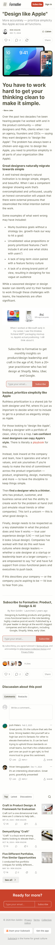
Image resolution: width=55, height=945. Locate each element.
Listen (48, 31)
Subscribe (37, 4)
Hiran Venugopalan (19, 766)
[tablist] (15, 697)
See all (8, 879)
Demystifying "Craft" (15, 831)
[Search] (49, 797)
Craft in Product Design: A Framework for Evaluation (19, 807)
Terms (36, 919)
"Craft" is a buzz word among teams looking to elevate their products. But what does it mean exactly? (19, 837)
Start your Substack (19, 930)
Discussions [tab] (26, 796)
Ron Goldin (15, 30)
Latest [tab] (14, 796)
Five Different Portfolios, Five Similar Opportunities (19, 855)
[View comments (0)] (16, 824)
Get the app (42, 930)
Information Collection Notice (33, 649)
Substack (12, 938)
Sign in (48, 4)
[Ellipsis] (51, 725)
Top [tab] (6, 796)
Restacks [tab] (22, 696)
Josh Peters (15, 725)
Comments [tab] (9, 696)
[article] (27, 815)
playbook (38, 442)
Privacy (28, 919)
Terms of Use (42, 645)
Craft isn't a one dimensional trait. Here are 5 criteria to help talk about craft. (20, 815)
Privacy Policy (27, 652)
